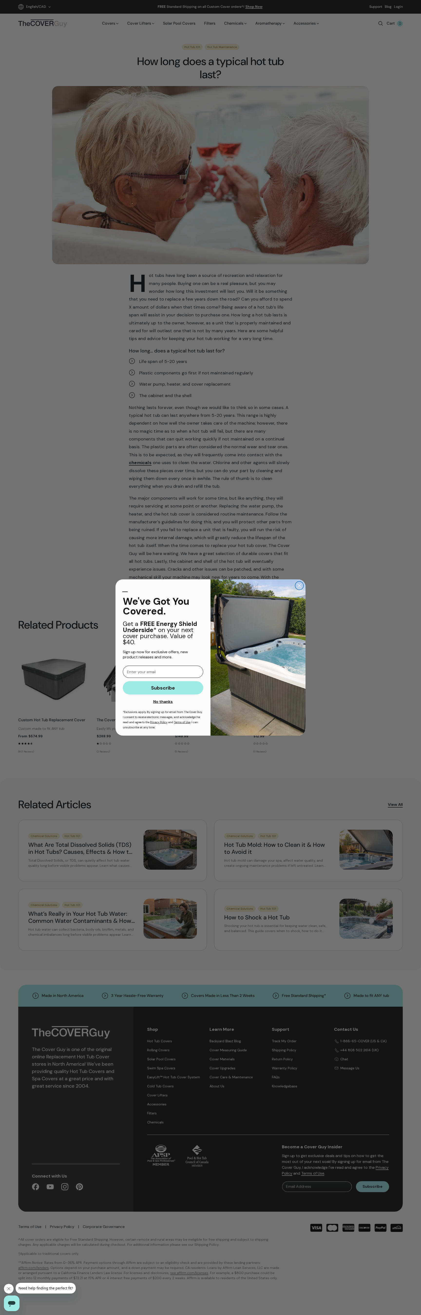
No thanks (163, 701)
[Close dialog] (299, 585)
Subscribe (163, 688)
